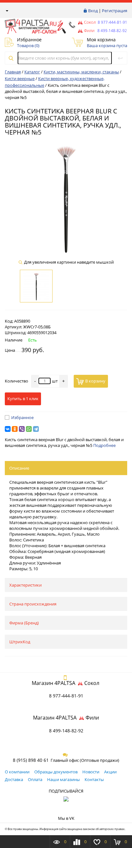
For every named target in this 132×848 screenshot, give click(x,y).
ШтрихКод (19, 642)
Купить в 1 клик (22, 398)
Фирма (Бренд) (24, 623)
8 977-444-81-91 (112, 22)
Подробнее (104, 445)
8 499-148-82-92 (66, 731)
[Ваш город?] (6, 10)
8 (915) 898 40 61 (31, 760)
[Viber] (22, 429)
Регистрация (114, 10)
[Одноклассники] (15, 429)
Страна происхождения (32, 604)
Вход (93, 10)
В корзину (95, 381)
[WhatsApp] (29, 429)
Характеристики (25, 585)
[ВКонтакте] (8, 429)
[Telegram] (36, 429)
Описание (19, 468)
